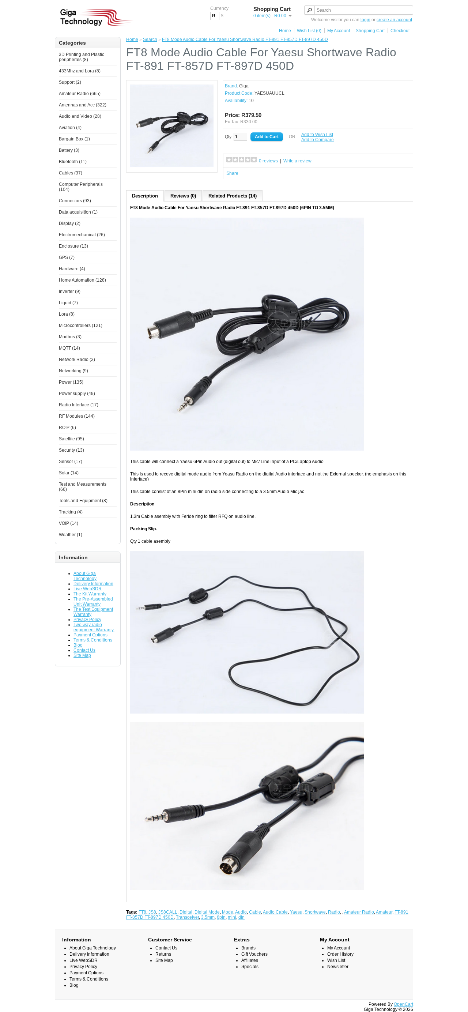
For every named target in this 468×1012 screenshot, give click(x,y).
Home (285, 30)
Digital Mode (207, 912)
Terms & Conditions (92, 640)
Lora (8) (67, 314)
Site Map (82, 655)
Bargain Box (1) (74, 139)
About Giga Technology (85, 576)
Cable (255, 912)
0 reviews (268, 160)
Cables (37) (70, 173)
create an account (394, 19)
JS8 (152, 912)
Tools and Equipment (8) (83, 500)
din (241, 917)
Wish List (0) (309, 30)
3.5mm (208, 917)
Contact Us (84, 650)
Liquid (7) (68, 302)
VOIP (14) (68, 523)
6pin (221, 917)
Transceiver (187, 917)
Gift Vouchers (254, 954)
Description (145, 196)
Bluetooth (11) (73, 161)
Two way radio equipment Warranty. (93, 627)
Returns (163, 954)
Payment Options (90, 634)
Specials (249, 966)
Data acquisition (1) (78, 212)
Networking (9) (73, 370)
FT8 (142, 912)
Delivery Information (93, 583)
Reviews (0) (183, 196)
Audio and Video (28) (80, 116)
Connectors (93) (75, 200)
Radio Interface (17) (78, 404)
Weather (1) (70, 534)
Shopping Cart (370, 30)
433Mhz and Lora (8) (80, 71)
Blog (78, 645)
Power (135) (71, 382)
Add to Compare (317, 139)
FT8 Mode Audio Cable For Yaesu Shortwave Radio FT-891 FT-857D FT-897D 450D (245, 39)
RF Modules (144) (77, 416)
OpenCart (403, 1004)
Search (150, 39)
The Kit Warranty (89, 594)
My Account (338, 30)
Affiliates (249, 960)
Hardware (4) (72, 268)
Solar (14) (69, 472)
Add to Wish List (317, 134)
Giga (244, 86)
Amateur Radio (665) (80, 93)
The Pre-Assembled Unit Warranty (93, 602)
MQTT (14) (69, 348)
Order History (340, 954)
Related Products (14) (232, 196)
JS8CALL (167, 912)
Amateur (384, 912)
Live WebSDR (87, 588)
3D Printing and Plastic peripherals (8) (81, 57)
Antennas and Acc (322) (82, 105)
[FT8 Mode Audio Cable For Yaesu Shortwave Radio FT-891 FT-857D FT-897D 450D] (172, 166)
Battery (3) (69, 150)
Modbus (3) (70, 336)
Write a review (297, 160)
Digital (186, 912)
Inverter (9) (69, 291)
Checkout (400, 30)
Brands (248, 948)
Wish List (336, 960)
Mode (227, 912)
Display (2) (69, 223)
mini (232, 917)
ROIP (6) (67, 427)
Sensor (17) (70, 461)
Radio (334, 912)
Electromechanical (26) (82, 234)
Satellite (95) (71, 438)
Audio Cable (275, 912)
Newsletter (337, 966)
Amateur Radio (359, 912)
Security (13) (71, 450)
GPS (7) (67, 257)
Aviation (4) (70, 127)
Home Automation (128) (82, 280)
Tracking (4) (71, 512)
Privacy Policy (87, 619)
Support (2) (70, 82)
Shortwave (315, 912)
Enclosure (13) (73, 246)
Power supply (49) (77, 393)
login (365, 19)
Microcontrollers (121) (80, 325)
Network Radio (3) (77, 359)
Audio (241, 912)
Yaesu (296, 912)
